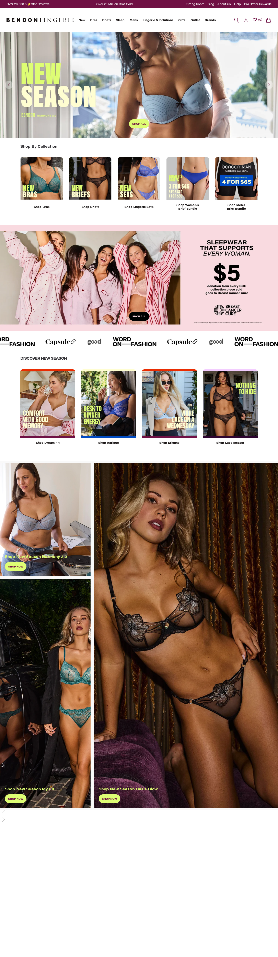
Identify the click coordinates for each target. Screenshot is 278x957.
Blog (211, 4)
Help (237, 4)
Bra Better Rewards (257, 4)
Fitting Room (195, 4)
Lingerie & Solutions (158, 20)
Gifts (182, 20)
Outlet (195, 20)
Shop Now (109, 798)
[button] (139, 813)
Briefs (106, 20)
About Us (224, 4)
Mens (134, 20)
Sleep (120, 20)
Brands (210, 20)
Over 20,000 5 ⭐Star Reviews (28, 4)
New (82, 20)
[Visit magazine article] (47, 341)
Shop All (139, 123)
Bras (93, 20)
